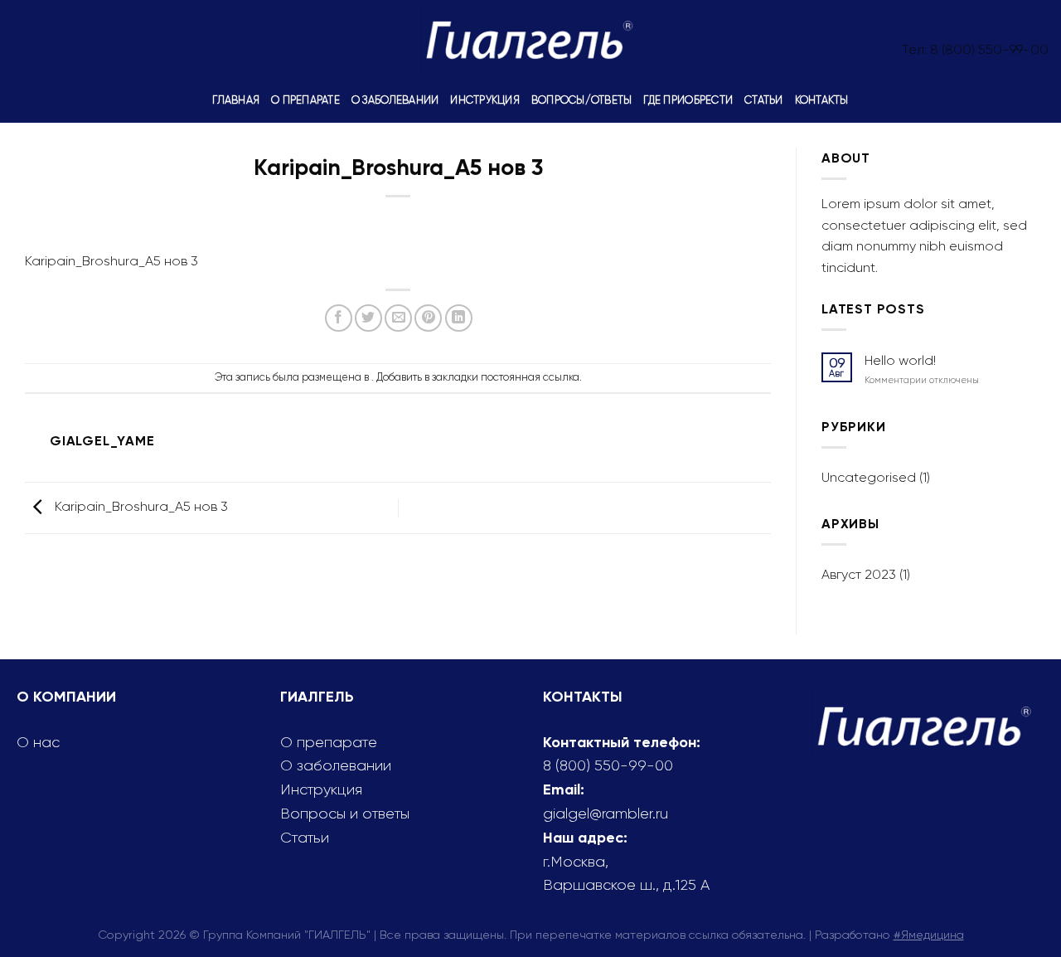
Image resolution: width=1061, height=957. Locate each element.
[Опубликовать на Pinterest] (428, 318)
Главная (235, 100)
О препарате (305, 100)
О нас (38, 742)
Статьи (763, 100)
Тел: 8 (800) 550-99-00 (975, 49)
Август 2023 (858, 574)
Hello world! (900, 360)
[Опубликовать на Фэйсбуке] (338, 318)
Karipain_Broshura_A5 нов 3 (111, 261)
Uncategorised (868, 477)
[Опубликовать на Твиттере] (368, 318)
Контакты (822, 100)
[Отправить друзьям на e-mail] (398, 318)
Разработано (889, 934)
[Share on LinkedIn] (458, 318)
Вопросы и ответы (344, 813)
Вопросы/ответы (581, 100)
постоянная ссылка (530, 377)
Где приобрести (688, 100)
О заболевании (394, 100)
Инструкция (485, 100)
